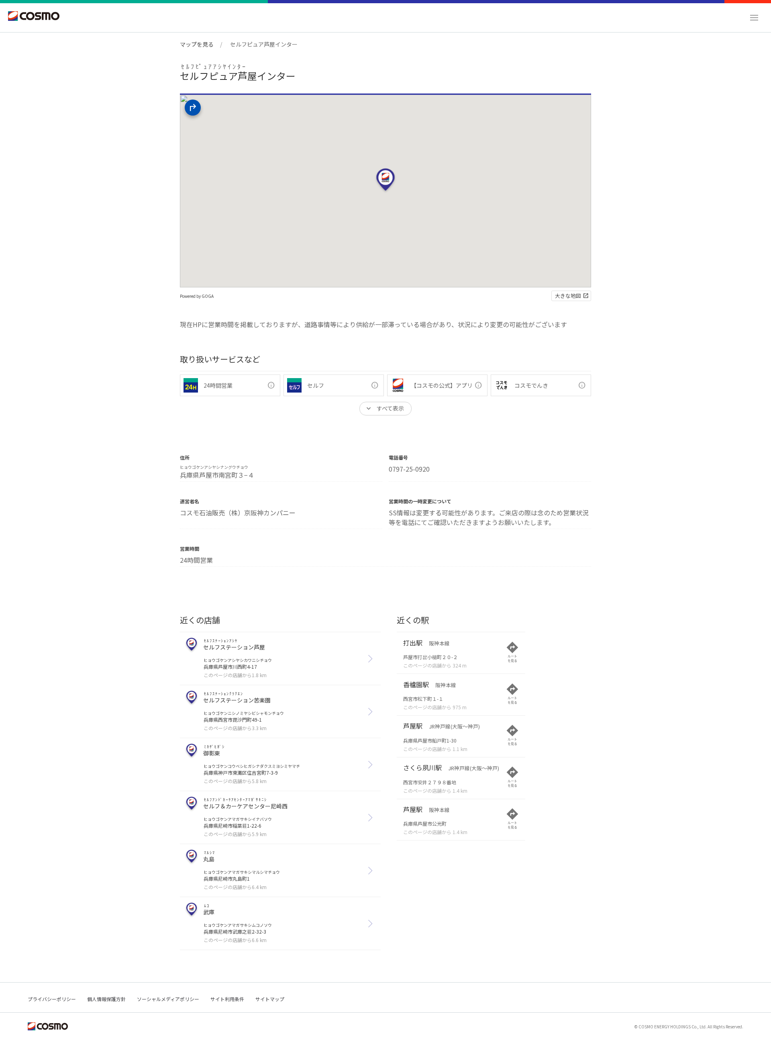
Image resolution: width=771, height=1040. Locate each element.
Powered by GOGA (197, 296)
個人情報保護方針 (106, 998)
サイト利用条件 (227, 998)
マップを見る (197, 44)
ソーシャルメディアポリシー (168, 998)
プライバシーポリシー (52, 998)
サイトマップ (269, 998)
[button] (754, 18)
